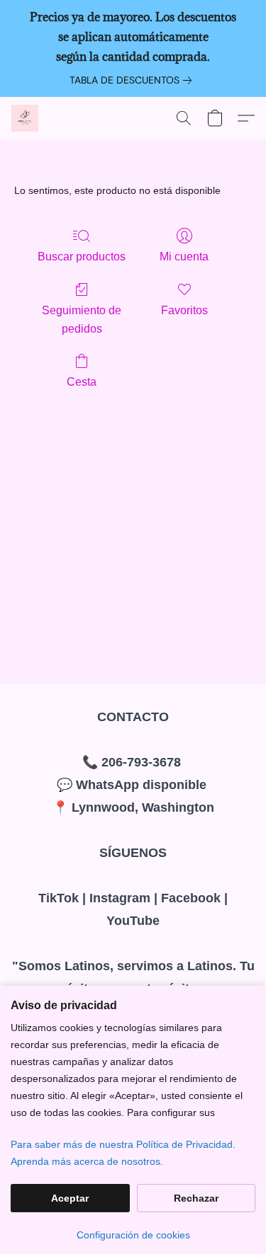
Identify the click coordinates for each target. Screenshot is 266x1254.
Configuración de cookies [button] (133, 1235)
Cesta (81, 382)
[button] (25, 118)
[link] (133, 79)
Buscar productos (82, 257)
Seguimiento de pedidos (81, 319)
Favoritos (184, 310)
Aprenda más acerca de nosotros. (87, 1161)
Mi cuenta (184, 257)
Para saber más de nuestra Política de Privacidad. (123, 1144)
